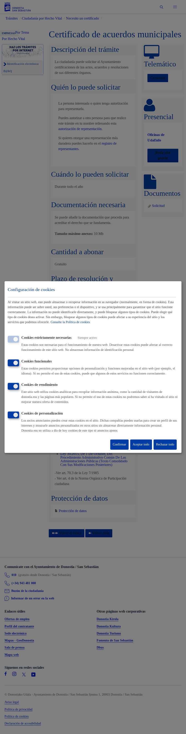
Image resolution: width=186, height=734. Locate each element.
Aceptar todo (141, 444)
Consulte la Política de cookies (70, 322)
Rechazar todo (165, 444)
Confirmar (119, 444)
